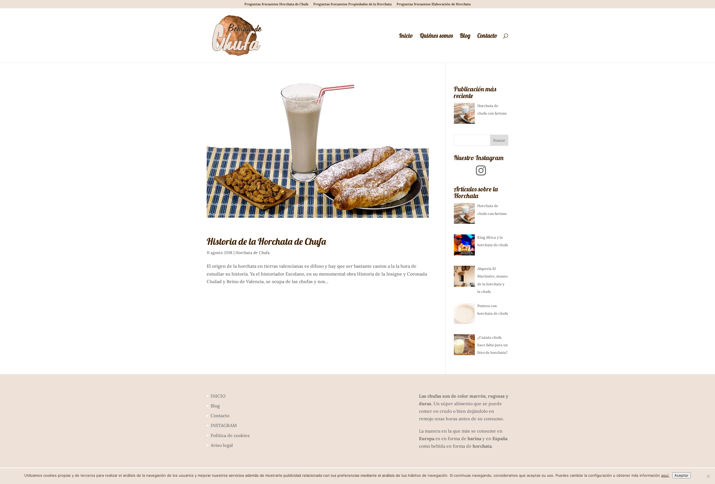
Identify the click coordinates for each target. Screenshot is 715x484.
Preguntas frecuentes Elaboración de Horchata (434, 4)
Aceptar (681, 475)
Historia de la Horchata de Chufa (266, 241)
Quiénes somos (436, 36)
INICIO (218, 396)
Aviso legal (222, 445)
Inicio (406, 36)
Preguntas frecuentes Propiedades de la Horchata (352, 4)
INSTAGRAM (224, 425)
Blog (465, 36)
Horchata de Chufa (252, 252)
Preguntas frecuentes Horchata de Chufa (276, 4)
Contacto (487, 36)
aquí (664, 475)
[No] (708, 476)
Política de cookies (230, 435)
